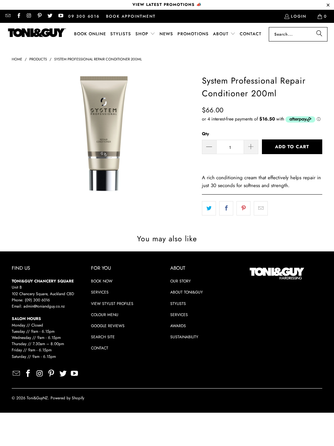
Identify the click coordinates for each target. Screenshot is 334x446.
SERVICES (100, 292)
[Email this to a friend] (261, 208)
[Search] (319, 34)
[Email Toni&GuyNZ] (7, 16)
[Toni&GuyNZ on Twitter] (50, 16)
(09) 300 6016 (37, 300)
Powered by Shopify (67, 398)
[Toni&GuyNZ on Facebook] (18, 16)
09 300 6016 (83, 16)
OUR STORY (180, 281)
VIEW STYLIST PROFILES (112, 304)
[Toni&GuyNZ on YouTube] (60, 16)
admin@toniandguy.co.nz (44, 306)
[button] (145, 34)
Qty (205, 134)
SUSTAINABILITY (184, 337)
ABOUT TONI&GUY (186, 292)
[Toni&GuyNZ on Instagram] (29, 16)
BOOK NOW (102, 281)
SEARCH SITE (103, 337)
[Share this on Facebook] (226, 208)
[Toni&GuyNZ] (37, 34)
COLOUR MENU (104, 315)
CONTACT (99, 348)
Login (298, 16)
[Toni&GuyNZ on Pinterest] (39, 16)
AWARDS (178, 326)
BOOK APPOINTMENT (131, 16)
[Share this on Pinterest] (243, 208)
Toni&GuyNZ (37, 398)
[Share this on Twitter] (209, 208)
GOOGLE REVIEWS (108, 326)
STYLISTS (178, 304)
